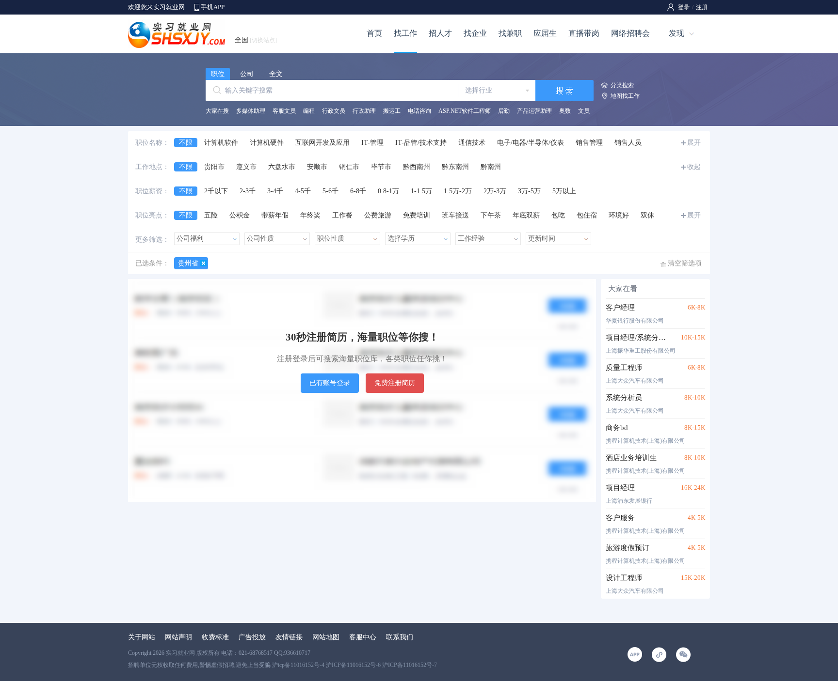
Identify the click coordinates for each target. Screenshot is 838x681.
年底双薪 (526, 215)
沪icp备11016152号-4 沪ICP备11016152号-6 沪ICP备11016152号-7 (354, 665)
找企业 (475, 33)
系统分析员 (624, 398)
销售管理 (589, 142)
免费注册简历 (394, 383)
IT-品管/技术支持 (421, 142)
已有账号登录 (329, 383)
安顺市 (317, 166)
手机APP (213, 7)
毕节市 (381, 166)
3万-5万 (529, 191)
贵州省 (188, 263)
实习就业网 (180, 653)
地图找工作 (625, 96)
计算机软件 (221, 142)
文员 (584, 111)
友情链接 (289, 637)
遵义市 (246, 166)
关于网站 (141, 637)
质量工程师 (624, 367)
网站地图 (325, 637)
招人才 (440, 33)
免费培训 (416, 215)
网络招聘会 (630, 33)
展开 (694, 142)
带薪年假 (275, 215)
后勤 (504, 111)
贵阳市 (214, 166)
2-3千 (248, 191)
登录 (684, 7)
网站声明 (178, 637)
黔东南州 (455, 166)
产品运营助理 (534, 111)
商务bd (617, 428)
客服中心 (362, 637)
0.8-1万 (388, 191)
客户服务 (620, 518)
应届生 (545, 33)
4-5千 (303, 191)
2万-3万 (494, 191)
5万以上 (564, 191)
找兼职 (510, 33)
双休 (647, 215)
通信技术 (471, 142)
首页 (374, 33)
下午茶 (491, 215)
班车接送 (455, 215)
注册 (702, 7)
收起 (694, 166)
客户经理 (620, 307)
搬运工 (392, 111)
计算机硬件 (267, 142)
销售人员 (628, 142)
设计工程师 (624, 578)
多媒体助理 (250, 111)
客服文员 (284, 111)
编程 (309, 111)
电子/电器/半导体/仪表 (530, 142)
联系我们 (399, 637)
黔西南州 (416, 166)
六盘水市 (281, 166)
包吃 (558, 215)
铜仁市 (349, 166)
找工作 (405, 33)
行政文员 (333, 111)
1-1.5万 (421, 191)
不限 (186, 142)
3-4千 (275, 191)
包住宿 (587, 215)
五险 (211, 215)
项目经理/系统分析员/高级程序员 (638, 337)
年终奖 (310, 215)
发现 (676, 33)
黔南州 (491, 166)
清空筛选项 (685, 263)
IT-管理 (372, 142)
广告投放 (252, 637)
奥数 (565, 111)
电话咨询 (419, 111)
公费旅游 (377, 215)
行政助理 (364, 111)
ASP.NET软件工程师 (464, 111)
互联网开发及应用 (322, 142)
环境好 (619, 215)
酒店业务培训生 (631, 458)
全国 (256, 40)
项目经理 (620, 488)
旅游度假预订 (627, 548)
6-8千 (358, 191)
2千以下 (216, 191)
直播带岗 (583, 33)
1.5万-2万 (458, 191)
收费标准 (215, 637)
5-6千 (330, 191)
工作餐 (342, 215)
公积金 (239, 215)
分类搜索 (622, 85)
